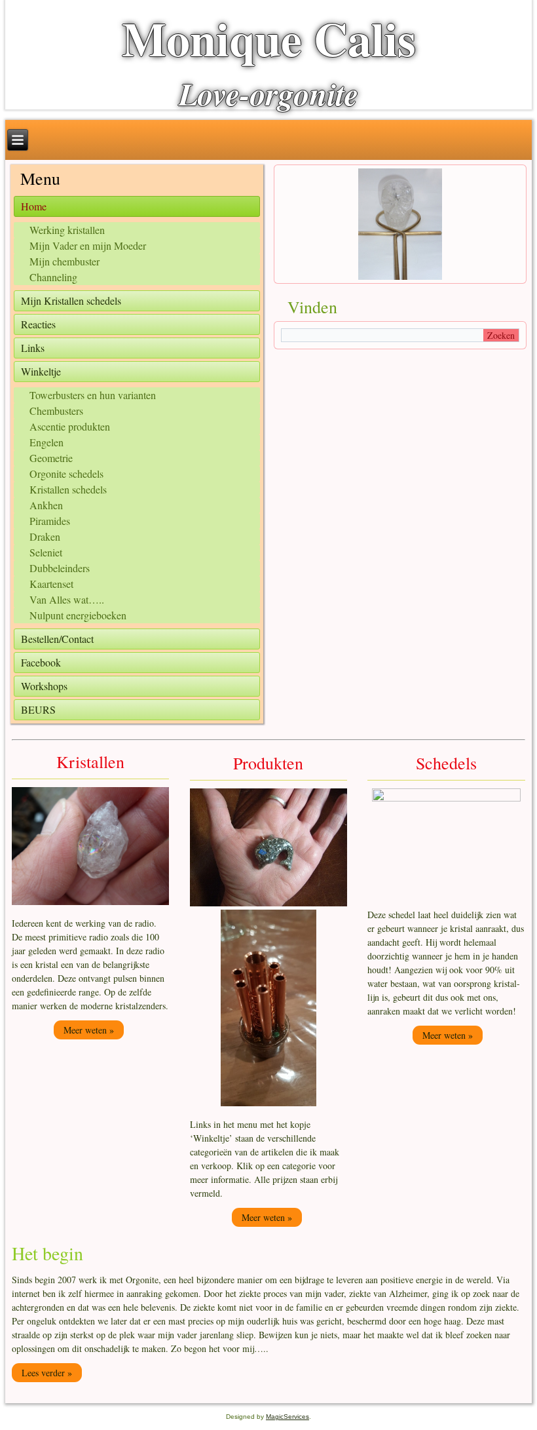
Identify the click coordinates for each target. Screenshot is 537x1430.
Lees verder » (47, 1372)
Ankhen (46, 505)
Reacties (38, 324)
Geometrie (51, 458)
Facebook (41, 662)
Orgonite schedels (66, 473)
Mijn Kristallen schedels (71, 300)
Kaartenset (51, 583)
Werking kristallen (67, 230)
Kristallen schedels (68, 489)
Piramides (49, 521)
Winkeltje (41, 371)
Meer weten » (89, 1030)
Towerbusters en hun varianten (92, 395)
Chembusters (56, 410)
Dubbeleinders (59, 568)
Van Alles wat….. (66, 599)
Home (33, 206)
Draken (44, 536)
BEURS (38, 709)
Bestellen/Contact (57, 639)
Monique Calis (269, 38)
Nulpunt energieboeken (77, 615)
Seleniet (45, 552)
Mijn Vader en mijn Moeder (87, 245)
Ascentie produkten (69, 426)
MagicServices (287, 1416)
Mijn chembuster (64, 261)
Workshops (44, 686)
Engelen (46, 442)
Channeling (53, 277)
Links (33, 348)
